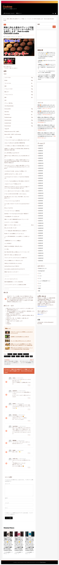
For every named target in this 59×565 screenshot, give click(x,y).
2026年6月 (40, 150)
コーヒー (20, 354)
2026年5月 (40, 153)
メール (7, 503)
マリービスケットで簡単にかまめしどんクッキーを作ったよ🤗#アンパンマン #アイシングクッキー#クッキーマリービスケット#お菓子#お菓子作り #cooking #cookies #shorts (46, 55)
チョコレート (7, 356)
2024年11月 (40, 195)
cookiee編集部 (7, 36)
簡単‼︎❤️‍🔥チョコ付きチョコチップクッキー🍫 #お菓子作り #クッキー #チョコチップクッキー (46, 106)
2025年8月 (40, 173)
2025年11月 (40, 165)
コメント (7, 483)
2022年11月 (40, 255)
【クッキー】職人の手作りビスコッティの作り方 (20, 340)
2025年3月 (40, 185)
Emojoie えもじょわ (42, 268)
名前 (6, 498)
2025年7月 (40, 175)
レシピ (39, 285)
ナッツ (13, 356)
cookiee (7, 7)
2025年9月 (40, 170)
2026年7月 (40, 148)
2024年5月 (40, 210)
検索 (39, 24)
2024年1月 (40, 220)
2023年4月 (40, 243)
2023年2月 (40, 248)
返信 (29, 397)
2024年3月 (40, 215)
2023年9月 (40, 230)
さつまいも (26, 354)
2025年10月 (40, 168)
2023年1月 (40, 250)
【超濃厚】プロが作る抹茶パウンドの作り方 (19, 336)
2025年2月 (40, 188)
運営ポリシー (19, 13)
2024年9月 (40, 200)
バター (17, 356)
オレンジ (10, 354)
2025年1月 (40, 190)
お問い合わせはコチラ (42, 306)
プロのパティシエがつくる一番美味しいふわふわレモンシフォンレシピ (21, 332)
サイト (6, 508)
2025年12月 (40, 163)
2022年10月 (40, 258)
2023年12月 (40, 223)
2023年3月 (40, 245)
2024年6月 (40, 208)
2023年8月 (40, 233)
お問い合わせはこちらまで (8, 13)
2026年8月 (40, 145)
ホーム (4, 19)
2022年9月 (40, 260)
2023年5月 (40, 240)
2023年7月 (40, 235)
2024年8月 (40, 203)
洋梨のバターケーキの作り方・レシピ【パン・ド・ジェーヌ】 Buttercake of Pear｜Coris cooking (21, 348)
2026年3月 (40, 158)
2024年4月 (40, 213)
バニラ (22, 356)
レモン (27, 356)
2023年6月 (40, 238)
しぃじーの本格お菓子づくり (44, 280)
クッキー (40, 275)
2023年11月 (40, 225)
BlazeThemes (43, 562)
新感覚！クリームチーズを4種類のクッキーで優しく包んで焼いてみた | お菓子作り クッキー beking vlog (21, 344)
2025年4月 (40, 183)
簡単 (8, 19)
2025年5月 (40, 180)
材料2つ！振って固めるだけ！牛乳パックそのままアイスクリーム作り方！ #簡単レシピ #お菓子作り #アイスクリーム (46, 119)
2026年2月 (40, 160)
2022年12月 (40, 253)
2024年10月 (40, 198)
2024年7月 (40, 205)
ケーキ (15, 354)
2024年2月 (40, 218)
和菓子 (39, 288)
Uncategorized (41, 270)
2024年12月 (40, 193)
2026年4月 (40, 155)
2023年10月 (40, 228)
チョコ (39, 283)
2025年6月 (40, 178)
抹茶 (31, 356)
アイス (39, 273)
